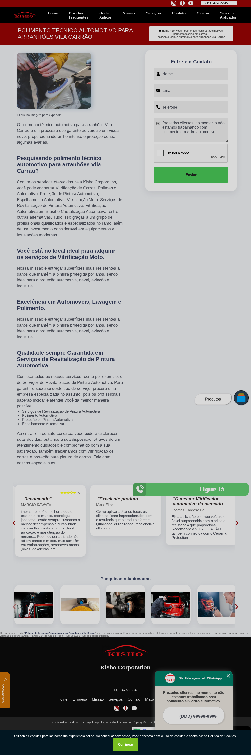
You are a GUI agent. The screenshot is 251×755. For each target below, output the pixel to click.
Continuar (125, 744)
